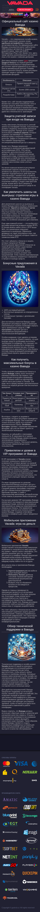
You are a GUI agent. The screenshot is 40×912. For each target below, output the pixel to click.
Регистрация (25, 9)
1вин (26, 61)
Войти (11, 9)
